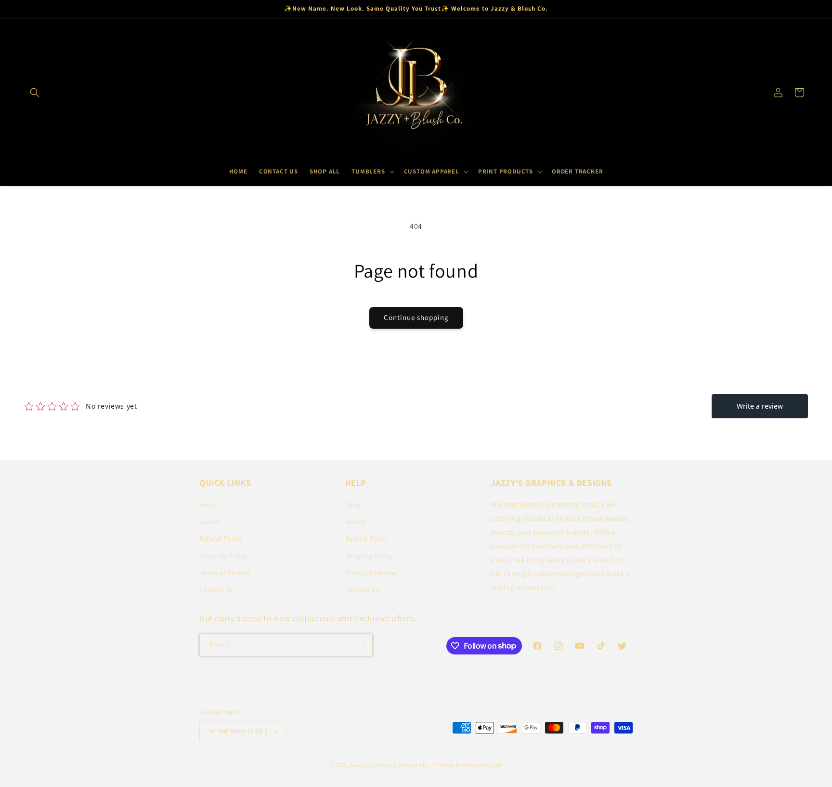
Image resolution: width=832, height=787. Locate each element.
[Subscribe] (361, 645)
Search (210, 521)
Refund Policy (220, 538)
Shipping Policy (223, 555)
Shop (207, 504)
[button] (34, 92)
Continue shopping (416, 317)
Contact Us (216, 589)
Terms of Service (224, 572)
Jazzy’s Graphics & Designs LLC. (390, 764)
